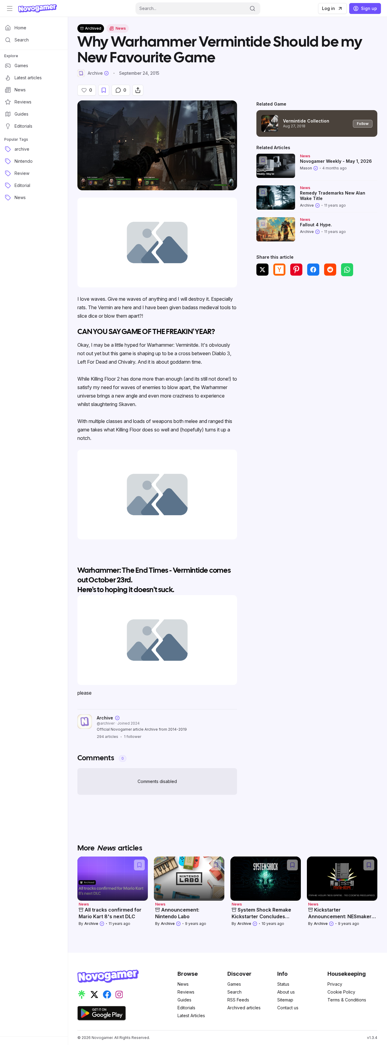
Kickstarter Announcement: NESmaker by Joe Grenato (340, 916)
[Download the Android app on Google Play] (101, 1013)
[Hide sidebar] (9, 8)
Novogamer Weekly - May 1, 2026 (336, 161)
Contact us (287, 1007)
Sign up (369, 8)
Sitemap (285, 999)
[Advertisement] (317, 325)
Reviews (185, 991)
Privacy (334, 984)
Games (234, 984)
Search (234, 991)
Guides (184, 999)
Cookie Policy (341, 991)
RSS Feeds (238, 999)
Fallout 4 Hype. (316, 224)
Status (283, 984)
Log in (328, 8)
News (183, 984)
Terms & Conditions (346, 999)
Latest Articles (191, 1015)
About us (286, 991)
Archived (93, 28)
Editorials (186, 1007)
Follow (363, 123)
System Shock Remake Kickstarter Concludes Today (261, 916)
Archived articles (244, 1007)
